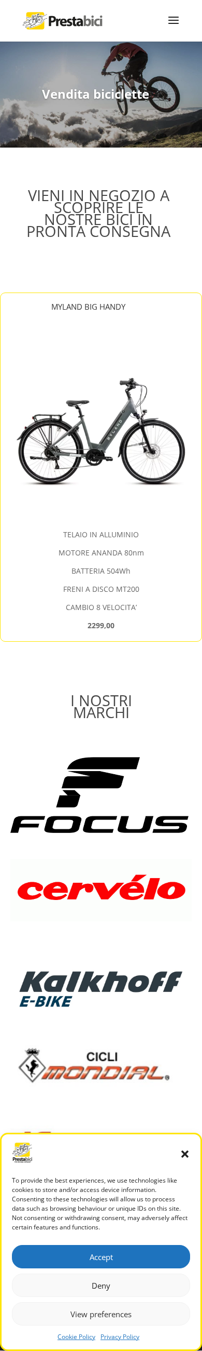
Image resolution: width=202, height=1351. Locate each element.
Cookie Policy (76, 1336)
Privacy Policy (119, 1336)
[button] (185, 1154)
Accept (101, 1257)
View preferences (101, 1314)
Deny (101, 1285)
